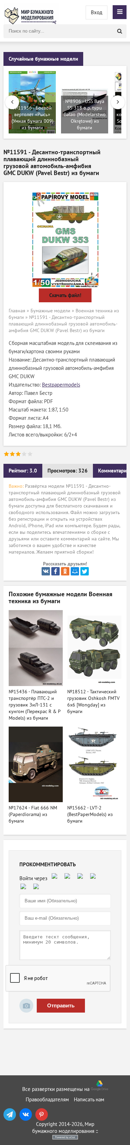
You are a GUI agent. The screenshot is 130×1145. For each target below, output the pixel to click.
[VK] (25, 1114)
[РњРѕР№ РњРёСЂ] (75, 571)
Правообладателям (47, 1099)
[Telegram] (9, 1114)
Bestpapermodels (61, 385)
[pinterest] (41, 1114)
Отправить (61, 1005)
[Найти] (120, 31)
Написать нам (89, 1099)
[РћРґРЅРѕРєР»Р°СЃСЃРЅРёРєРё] (65, 571)
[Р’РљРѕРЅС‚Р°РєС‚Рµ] (46, 571)
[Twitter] (84, 571)
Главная (17, 311)
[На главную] (31, 12)
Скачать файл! (65, 295)
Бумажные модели (50, 311)
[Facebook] (55, 571)
